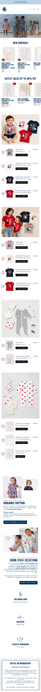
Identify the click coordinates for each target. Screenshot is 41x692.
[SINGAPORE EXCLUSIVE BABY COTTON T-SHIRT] (9, 152)
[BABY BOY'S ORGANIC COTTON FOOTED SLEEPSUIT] (9, 345)
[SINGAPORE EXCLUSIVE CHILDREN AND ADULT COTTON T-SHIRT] (9, 245)
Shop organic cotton (15, 522)
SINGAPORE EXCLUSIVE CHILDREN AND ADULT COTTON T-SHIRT (23, 257)
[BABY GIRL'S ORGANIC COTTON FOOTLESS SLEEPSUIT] (9, 426)
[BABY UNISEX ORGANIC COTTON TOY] (9, 454)
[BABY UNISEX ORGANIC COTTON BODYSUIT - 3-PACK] (9, 359)
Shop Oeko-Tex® (28, 582)
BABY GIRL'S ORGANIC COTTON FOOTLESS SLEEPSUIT (23, 425)
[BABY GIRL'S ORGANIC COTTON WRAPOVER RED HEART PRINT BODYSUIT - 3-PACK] (9, 440)
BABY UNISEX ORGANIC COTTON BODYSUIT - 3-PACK (23, 358)
